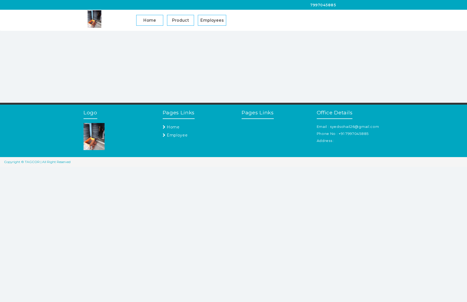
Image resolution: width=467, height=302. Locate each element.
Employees (212, 20)
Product (180, 20)
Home (149, 20)
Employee (176, 135)
